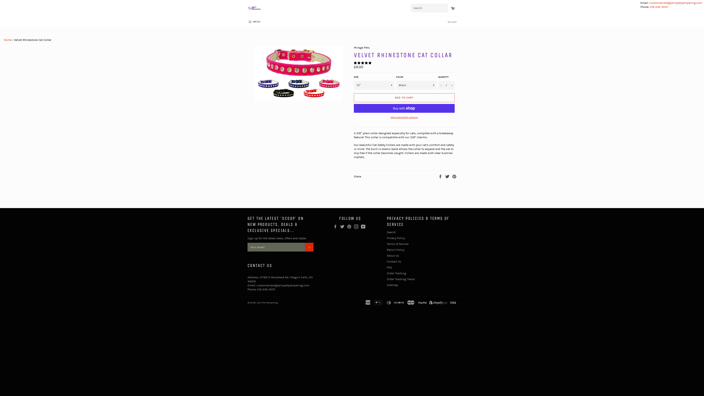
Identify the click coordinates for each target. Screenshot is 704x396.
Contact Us (394, 261)
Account (452, 22)
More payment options (404, 117)
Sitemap (392, 285)
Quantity (443, 77)
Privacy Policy (396, 238)
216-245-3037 (659, 7)
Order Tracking (396, 273)
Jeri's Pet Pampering (267, 302)
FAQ (389, 267)
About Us (393, 255)
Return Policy (395, 250)
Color (399, 77)
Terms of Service (397, 244)
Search (391, 232)
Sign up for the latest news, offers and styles (276, 238)
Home (8, 40)
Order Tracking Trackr (401, 279)
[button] (363, 63)
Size (356, 77)
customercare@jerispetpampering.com (675, 3)
